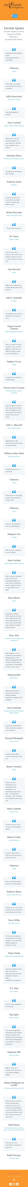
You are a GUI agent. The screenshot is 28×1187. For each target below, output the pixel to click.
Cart (15, 16)
